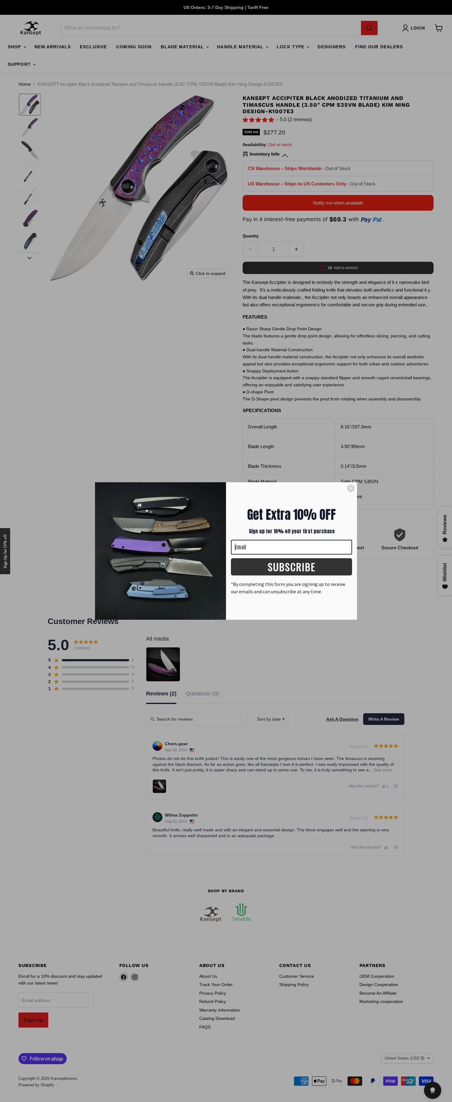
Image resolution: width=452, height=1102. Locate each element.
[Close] (351, 488)
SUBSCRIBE (291, 566)
